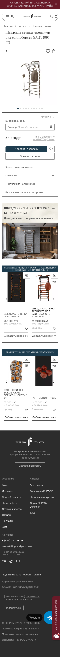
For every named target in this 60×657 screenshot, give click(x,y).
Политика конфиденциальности (20, 628)
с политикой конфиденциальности (23, 598)
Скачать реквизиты (30, 465)
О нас (5, 485)
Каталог (22, 26)
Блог (4, 526)
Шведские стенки (41, 26)
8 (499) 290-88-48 (13, 540)
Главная (8, 26)
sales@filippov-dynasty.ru (17, 546)
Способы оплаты (11, 497)
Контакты (7, 520)
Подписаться (13, 607)
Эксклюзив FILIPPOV (41, 491)
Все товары (36, 485)
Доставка (7, 491)
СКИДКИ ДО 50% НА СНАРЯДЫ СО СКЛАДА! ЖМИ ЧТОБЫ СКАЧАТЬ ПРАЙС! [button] (30, 4)
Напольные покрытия (42, 497)
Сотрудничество (12, 509)
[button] (18, 108)
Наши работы (9, 503)
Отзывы (6, 514)
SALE (32, 512)
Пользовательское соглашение (20, 634)
